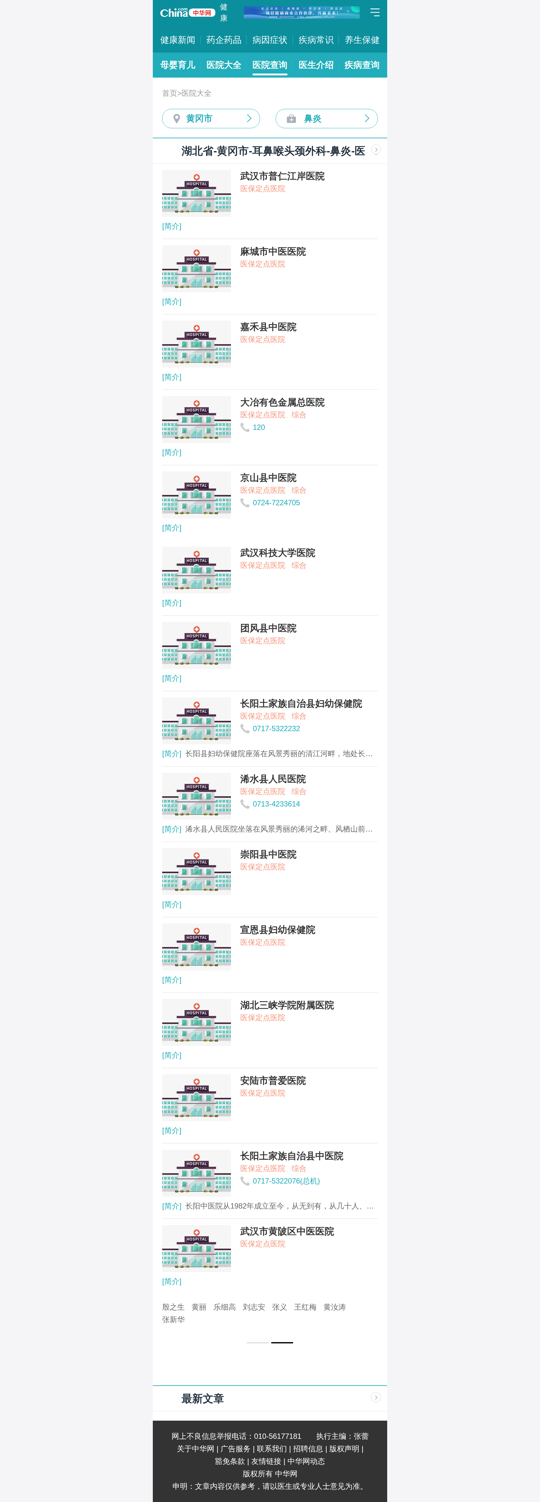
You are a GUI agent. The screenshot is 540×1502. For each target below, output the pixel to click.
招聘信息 (308, 1448)
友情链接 (266, 1461)
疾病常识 (316, 40)
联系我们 (272, 1448)
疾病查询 (362, 65)
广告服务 (236, 1448)
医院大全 (224, 65)
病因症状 (270, 40)
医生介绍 (316, 65)
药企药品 (224, 40)
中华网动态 (306, 1461)
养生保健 (362, 40)
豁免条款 (230, 1461)
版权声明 (344, 1448)
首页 (169, 93)
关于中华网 (195, 1448)
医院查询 (270, 65)
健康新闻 (177, 40)
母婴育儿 (177, 65)
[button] (258, 1342)
